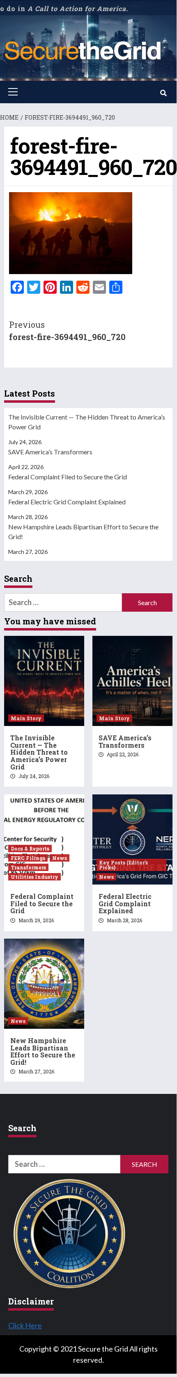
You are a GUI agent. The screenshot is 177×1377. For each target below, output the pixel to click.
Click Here (25, 1325)
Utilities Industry (34, 876)
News (59, 858)
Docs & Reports (30, 848)
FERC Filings (28, 858)
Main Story (26, 718)
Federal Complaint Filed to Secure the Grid (67, 477)
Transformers (28, 867)
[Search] (163, 93)
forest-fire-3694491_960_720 (67, 330)
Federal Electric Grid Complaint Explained (67, 502)
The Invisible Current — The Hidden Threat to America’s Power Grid (86, 422)
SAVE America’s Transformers (50, 452)
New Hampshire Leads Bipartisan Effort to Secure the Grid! (83, 531)
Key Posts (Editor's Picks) (123, 865)
